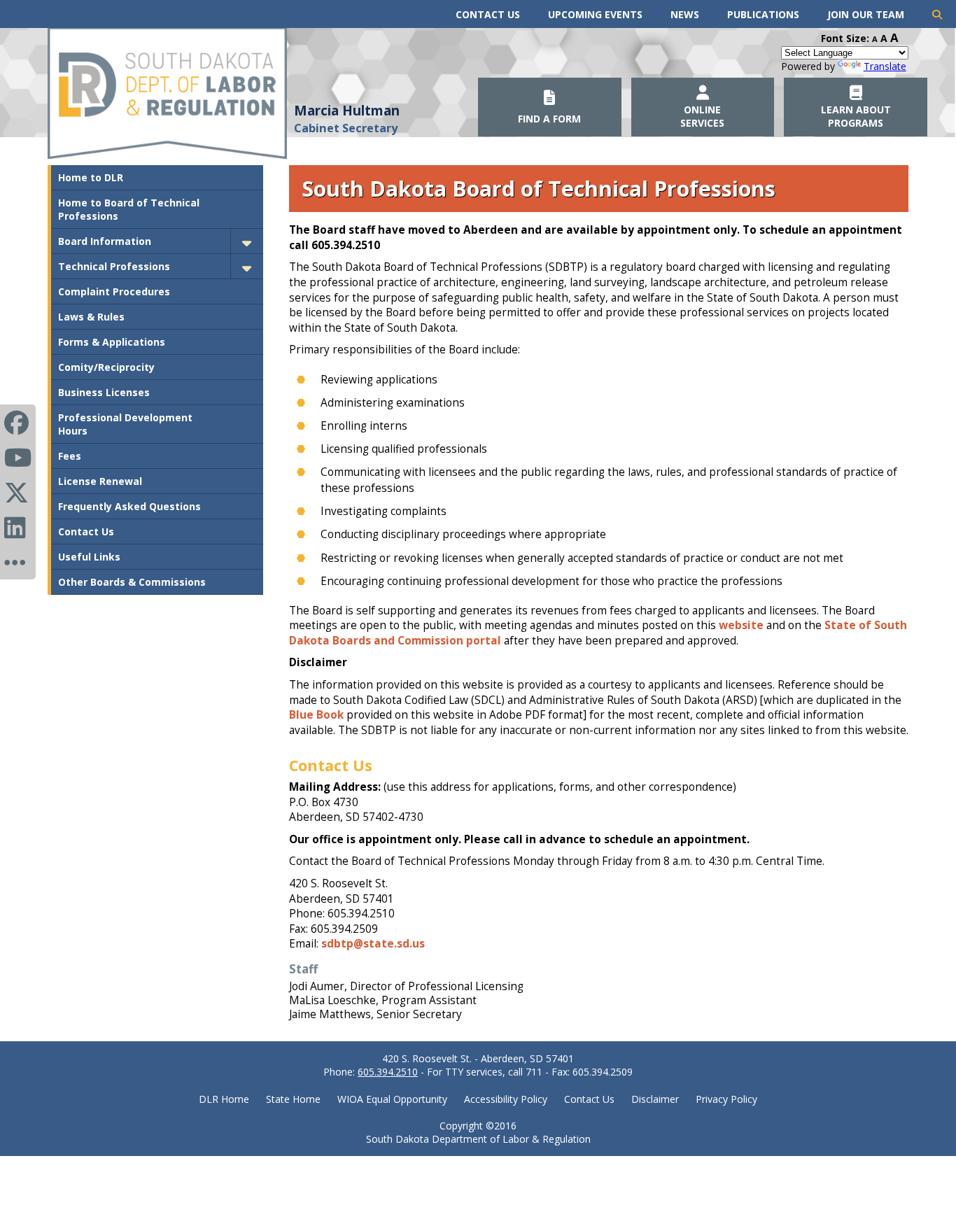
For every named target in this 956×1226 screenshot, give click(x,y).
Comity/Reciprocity (106, 367)
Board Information (104, 241)
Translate (885, 66)
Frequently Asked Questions (129, 506)
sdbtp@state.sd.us (373, 943)
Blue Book (316, 714)
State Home (293, 1099)
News (684, 14)
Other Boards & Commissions (132, 582)
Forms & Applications (111, 341)
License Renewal (100, 481)
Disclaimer (655, 1099)
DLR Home (224, 1099)
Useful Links (89, 556)
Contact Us (488, 14)
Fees (69, 456)
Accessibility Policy (505, 1099)
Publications (763, 14)
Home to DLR (90, 177)
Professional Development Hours (125, 424)
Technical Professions (114, 266)
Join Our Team (865, 14)
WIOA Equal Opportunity (392, 1099)
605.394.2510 (388, 1071)
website (741, 625)
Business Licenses (104, 392)
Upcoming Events (595, 14)
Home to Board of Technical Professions (128, 209)
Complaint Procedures (114, 291)
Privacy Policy (726, 1099)
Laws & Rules (91, 316)
